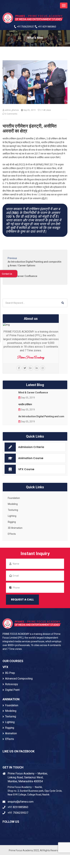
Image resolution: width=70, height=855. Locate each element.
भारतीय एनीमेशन (25, 404)
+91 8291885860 (46, 26)
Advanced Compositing (19, 678)
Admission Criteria (31, 447)
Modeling (13, 504)
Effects (12, 533)
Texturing (13, 510)
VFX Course (26, 469)
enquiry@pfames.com (20, 801)
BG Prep (10, 673)
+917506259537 (25, 26)
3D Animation (15, 528)
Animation (11, 733)
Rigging (12, 522)
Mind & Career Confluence (33, 392)
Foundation (14, 498)
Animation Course (30, 458)
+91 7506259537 (18, 812)
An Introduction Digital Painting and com (41, 416)
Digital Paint (12, 689)
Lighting (12, 516)
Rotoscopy (11, 684)
